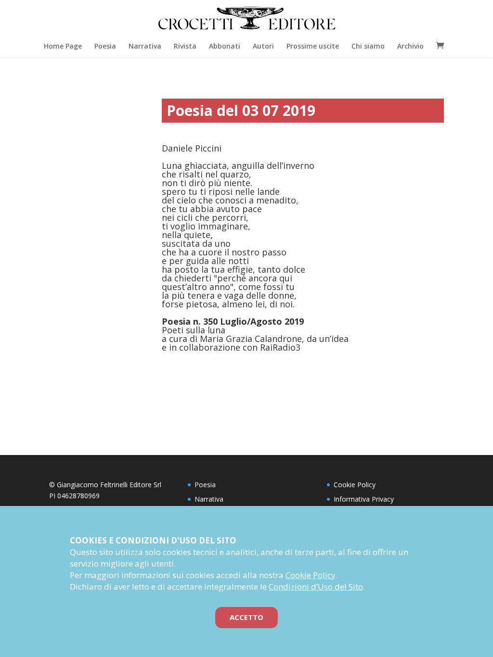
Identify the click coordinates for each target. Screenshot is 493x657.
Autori (263, 46)
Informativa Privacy (364, 499)
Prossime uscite (312, 46)
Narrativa (145, 46)
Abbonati (224, 46)
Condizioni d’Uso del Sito (316, 586)
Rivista (185, 46)
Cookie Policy (355, 484)
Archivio (410, 46)
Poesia (105, 46)
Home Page (63, 46)
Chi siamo (368, 46)
